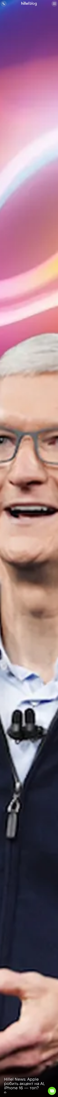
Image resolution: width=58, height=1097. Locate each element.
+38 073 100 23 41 (4, 4)
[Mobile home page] (29, 3)
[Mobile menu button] (54, 4)
